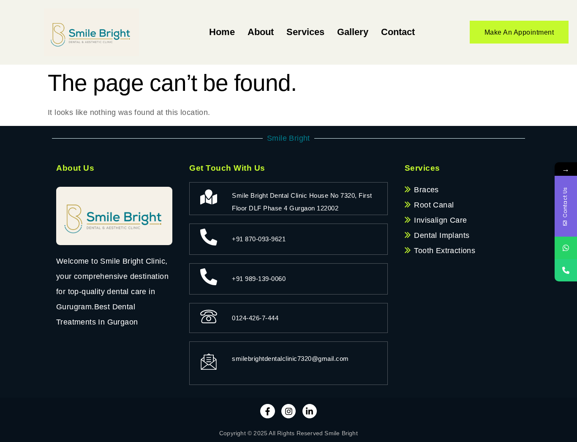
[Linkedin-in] (309, 411)
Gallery (352, 32)
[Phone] (566, 270)
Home (222, 32)
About (261, 32)
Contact (398, 32)
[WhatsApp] (566, 248)
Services (305, 32)
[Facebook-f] (267, 411)
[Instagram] (288, 411)
